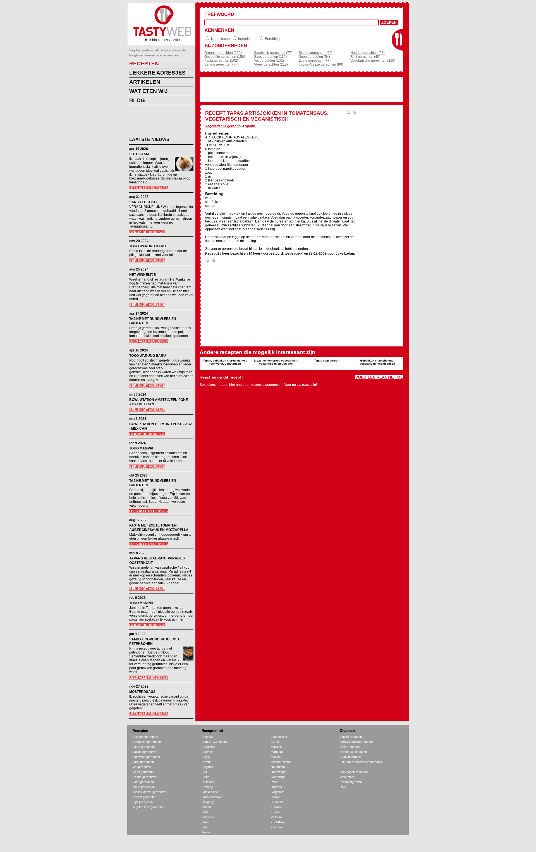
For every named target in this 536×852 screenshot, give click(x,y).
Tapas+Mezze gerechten (149, 792)
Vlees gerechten (143, 772)
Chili (204, 772)
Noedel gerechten (144, 797)
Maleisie (276, 746)
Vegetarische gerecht (222, 126)
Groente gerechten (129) (223, 53)
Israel (205, 822)
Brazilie (206, 762)
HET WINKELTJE (142, 275)
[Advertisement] (157, 122)
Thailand (276, 807)
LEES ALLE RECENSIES (148, 188)
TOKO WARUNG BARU (147, 246)
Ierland (206, 807)
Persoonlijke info (351, 782)
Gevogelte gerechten (146, 741)
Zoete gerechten (143, 787)
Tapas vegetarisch (326, 360)
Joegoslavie (279, 736)
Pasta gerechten (143, 746)
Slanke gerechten (144, 777)
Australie (207, 751)
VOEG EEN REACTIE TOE (379, 377)
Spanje (250, 126)
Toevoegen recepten (354, 772)
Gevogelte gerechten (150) (224, 57)
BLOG (137, 100)
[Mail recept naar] (348, 113)
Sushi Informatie (351, 756)
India (205, 812)
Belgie (206, 756)
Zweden (276, 827)
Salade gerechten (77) (221, 64)
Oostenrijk (278, 777)
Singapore (277, 792)
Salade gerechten (144, 751)
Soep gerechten (143, 782)
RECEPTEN (144, 63)
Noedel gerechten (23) (367, 53)
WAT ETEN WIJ (148, 91)
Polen (274, 782)
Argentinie (208, 746)
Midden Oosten (281, 762)
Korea (275, 741)
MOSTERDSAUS (142, 692)
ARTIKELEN (144, 82)
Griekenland (210, 792)
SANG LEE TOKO (143, 202)
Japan (206, 832)
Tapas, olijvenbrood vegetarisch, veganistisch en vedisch (275, 362)
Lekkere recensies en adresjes (361, 762)
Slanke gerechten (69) (315, 53)
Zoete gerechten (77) (315, 61)
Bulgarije (207, 767)
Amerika (207, 736)
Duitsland (208, 782)
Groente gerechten (145, 736)
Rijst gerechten (142, 802)
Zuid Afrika (278, 822)
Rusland (276, 787)
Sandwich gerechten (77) (273, 53)
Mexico (276, 756)
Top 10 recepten (351, 736)
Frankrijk (208, 787)
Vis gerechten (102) (269, 61)
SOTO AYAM (139, 154)
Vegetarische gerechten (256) (372, 61)
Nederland (278, 767)
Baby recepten (350, 746)
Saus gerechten (143, 762)
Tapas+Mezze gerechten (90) (321, 64)
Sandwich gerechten (146, 756)
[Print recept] (354, 113)
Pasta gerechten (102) (221, 61)
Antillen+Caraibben (214, 741)
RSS (343, 787)
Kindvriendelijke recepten (357, 741)
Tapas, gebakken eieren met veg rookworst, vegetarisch (225, 362)
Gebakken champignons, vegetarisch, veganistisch (377, 362)
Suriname (277, 802)
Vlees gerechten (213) (271, 64)
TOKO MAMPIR (141, 448)
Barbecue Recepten (353, 751)
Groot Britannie (212, 797)
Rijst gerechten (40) (365, 57)
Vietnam (276, 817)
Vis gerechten (141, 767)
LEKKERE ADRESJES (157, 73)
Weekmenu (347, 777)
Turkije (275, 812)
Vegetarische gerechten (148, 807)
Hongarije (208, 802)
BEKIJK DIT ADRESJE (147, 232)
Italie (205, 827)
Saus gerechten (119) (270, 57)
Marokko (277, 751)
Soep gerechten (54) (314, 57)
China (205, 777)
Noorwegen (278, 772)
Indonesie (208, 817)
